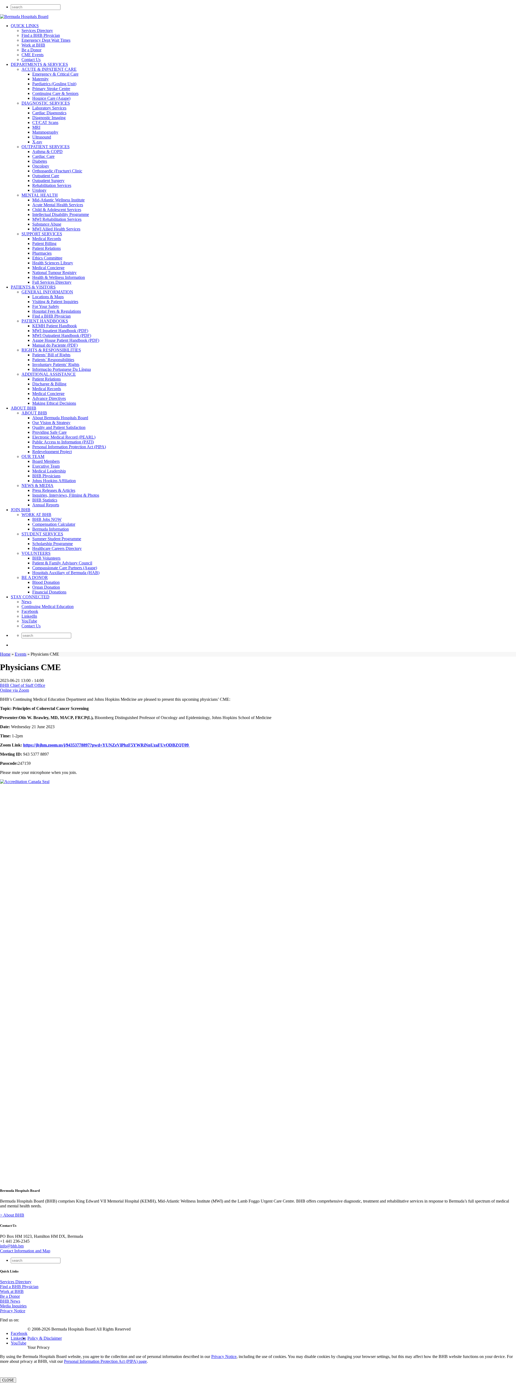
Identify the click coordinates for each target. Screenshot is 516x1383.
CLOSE (8, 1380)
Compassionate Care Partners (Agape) (64, 568)
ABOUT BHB (23, 408)
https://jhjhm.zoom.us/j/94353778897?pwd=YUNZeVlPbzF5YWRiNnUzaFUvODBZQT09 (106, 745)
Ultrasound (41, 137)
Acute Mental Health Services (57, 204)
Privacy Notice (12, 1311)
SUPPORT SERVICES (42, 234)
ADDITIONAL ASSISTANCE (49, 374)
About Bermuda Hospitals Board (60, 417)
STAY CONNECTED (30, 597)
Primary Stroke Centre (51, 88)
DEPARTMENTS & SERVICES (39, 64)
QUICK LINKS (25, 25)
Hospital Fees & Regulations (56, 311)
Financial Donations (49, 592)
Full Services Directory (51, 282)
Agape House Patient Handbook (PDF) (65, 340)
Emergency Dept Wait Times (46, 40)
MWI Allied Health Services (56, 229)
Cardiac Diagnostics (49, 113)
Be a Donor (31, 50)
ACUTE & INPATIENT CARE (49, 69)
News (26, 601)
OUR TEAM (33, 456)
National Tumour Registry (54, 272)
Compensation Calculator (53, 524)
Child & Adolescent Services (56, 209)
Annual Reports (45, 505)
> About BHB (12, 1215)
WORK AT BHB (36, 514)
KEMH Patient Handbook (54, 325)
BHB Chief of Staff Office (22, 685)
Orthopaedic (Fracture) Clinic (57, 171)
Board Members (46, 461)
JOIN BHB (20, 509)
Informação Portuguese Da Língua (61, 369)
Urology (39, 190)
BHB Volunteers (46, 558)
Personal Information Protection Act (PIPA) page (105, 1361)
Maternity (40, 79)
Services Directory (37, 30)
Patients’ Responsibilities (53, 359)
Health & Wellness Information (58, 277)
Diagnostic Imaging (49, 117)
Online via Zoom (14, 690)
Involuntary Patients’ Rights (55, 364)
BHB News (10, 1301)
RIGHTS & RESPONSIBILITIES (51, 350)
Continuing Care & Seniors (55, 93)
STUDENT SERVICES (42, 534)
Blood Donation (46, 582)
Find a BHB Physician (41, 35)
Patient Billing (44, 243)
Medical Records (46, 238)
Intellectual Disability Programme (60, 214)
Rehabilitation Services (51, 185)
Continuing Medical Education (48, 606)
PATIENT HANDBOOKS (45, 321)
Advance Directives (49, 398)
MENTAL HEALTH (40, 195)
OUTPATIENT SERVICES (46, 146)
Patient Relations (46, 248)
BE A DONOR (35, 577)
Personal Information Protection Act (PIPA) (69, 447)
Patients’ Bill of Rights (51, 355)
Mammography (45, 132)
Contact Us (31, 59)
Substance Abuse (46, 224)
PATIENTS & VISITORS (33, 287)
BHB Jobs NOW (47, 519)
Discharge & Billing (49, 384)
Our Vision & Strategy (51, 422)
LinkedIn (29, 616)
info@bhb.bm (12, 1246)
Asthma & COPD (47, 151)
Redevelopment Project (52, 451)
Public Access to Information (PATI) (63, 442)
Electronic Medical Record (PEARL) (63, 437)
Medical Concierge (48, 267)
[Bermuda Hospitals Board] (24, 16)
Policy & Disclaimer (44, 1338)
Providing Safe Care (49, 432)
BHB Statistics (44, 500)
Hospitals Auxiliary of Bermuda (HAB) (65, 572)
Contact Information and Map (25, 1251)
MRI (36, 127)
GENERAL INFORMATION (47, 292)
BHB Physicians (46, 476)
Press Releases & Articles (53, 490)
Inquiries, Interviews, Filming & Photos (65, 495)
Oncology (40, 166)
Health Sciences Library (52, 263)
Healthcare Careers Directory (57, 548)
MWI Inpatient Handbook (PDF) (60, 330)
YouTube (29, 621)
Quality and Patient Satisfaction (58, 427)
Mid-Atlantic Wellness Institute (58, 200)
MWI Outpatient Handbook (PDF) (61, 335)
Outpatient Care (45, 175)
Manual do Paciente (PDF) (55, 345)
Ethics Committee (47, 258)
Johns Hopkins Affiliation (54, 480)
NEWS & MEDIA (37, 485)
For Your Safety (45, 306)
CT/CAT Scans (45, 122)
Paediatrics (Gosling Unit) (54, 83)
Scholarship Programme (52, 543)
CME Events (33, 54)
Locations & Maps (48, 296)
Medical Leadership (49, 471)
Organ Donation (46, 587)
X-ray (37, 142)
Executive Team (46, 466)
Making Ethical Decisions (54, 403)
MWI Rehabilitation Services (56, 219)
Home (5, 654)
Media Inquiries (13, 1306)
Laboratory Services (49, 108)
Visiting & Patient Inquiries (55, 301)
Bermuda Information (50, 529)
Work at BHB (33, 45)
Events (20, 654)
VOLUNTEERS (36, 553)
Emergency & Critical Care (55, 74)
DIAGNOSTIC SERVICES (46, 103)
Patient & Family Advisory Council (62, 563)
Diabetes (39, 161)
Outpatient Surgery (48, 180)
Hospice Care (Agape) (51, 98)
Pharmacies (42, 253)
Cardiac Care (43, 156)
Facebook (30, 611)
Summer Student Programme (56, 538)
